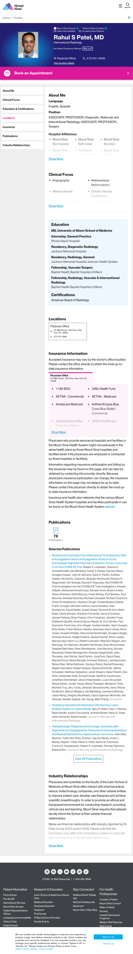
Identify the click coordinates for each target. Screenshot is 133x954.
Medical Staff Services (111, 922)
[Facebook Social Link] (53, 871)
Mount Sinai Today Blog (85, 909)
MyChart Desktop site (84, 902)
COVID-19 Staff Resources (56, 879)
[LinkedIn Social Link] (47, 871)
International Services (14, 902)
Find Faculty (40, 913)
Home (6, 17)
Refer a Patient (107, 907)
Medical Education (43, 902)
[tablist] (21, 116)
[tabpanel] (88, 127)
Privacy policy (46, 949)
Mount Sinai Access (13, 906)
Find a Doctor (10, 895)
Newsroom (78, 906)
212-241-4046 (96, 58)
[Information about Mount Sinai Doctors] (77, 28)
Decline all (108, 943)
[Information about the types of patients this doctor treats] (105, 28)
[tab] (22, 91)
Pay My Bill (8, 898)
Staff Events (106, 926)
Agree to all (108, 937)
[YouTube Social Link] (66, 871)
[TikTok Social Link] (86, 871)
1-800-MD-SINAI (82, 879)
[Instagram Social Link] (73, 871)
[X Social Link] (60, 871)
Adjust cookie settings (26, 949)
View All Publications (88, 759)
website (110, 507)
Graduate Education (44, 906)
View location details (64, 63)
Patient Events (10, 925)
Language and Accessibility (17, 917)
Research (39, 909)
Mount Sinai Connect (110, 903)
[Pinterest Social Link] (79, 871)
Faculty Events (41, 921)
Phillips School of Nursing (47, 917)
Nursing (104, 911)
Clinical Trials (10, 921)
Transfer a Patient (109, 899)
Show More (56, 159)
